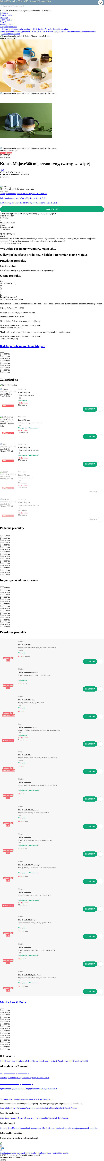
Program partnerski (80, 1128)
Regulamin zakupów (8, 1153)
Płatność (51, 1118)
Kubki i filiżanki (79, 31)
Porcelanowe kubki (65, 1061)
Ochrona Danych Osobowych (29, 1153)
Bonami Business (56, 1128)
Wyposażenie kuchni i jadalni (31, 31)
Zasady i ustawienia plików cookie (54, 1153)
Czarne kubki (37, 1061)
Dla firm (45, 1128)
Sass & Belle (27, 1061)
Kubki (93, 31)
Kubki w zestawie (50, 1061)
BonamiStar (93, 1128)
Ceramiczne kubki (80, 1061)
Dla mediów (68, 1128)
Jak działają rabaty (62, 1118)
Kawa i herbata (66, 31)
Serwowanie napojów (51, 31)
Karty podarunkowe (34, 1128)
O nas (9, 1128)
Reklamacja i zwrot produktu (36, 1118)
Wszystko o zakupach (9, 1118)
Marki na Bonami (19, 1128)
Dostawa (21, 1118)
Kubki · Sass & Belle (13, 1061)
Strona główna (6, 31)
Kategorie (16, 31)
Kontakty (3, 1128)
